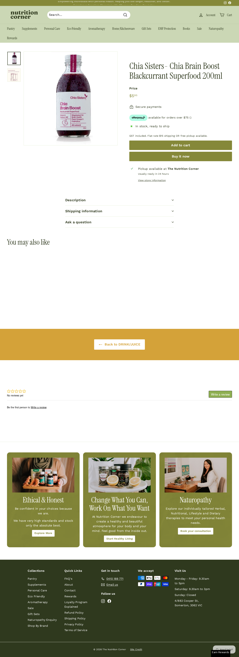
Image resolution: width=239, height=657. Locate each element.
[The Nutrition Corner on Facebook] (109, 601)
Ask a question (78, 222)
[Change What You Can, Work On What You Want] (119, 475)
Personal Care (52, 28)
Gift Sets (146, 28)
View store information (152, 180)
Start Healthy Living (119, 538)
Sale (199, 28)
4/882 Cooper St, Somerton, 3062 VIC (188, 603)
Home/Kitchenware (123, 28)
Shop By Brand (38, 625)
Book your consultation (195, 531)
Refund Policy (73, 612)
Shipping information (83, 211)
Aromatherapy (96, 28)
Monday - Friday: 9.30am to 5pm (192, 581)
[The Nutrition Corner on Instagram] (103, 601)
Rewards (12, 38)
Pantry (11, 28)
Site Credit (136, 649)
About (68, 584)
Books (186, 28)
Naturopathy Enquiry (42, 619)
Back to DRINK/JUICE (122, 344)
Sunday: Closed (185, 595)
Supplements (29, 28)
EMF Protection (167, 28)
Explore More (43, 533)
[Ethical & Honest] (43, 475)
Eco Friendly (74, 28)
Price (133, 88)
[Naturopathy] (196, 475)
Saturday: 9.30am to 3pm (192, 589)
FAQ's (68, 578)
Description (75, 200)
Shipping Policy (75, 618)
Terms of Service (75, 630)
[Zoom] (70, 98)
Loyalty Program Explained (75, 604)
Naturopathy (216, 28)
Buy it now (181, 156)
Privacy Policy (73, 624)
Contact (70, 590)
